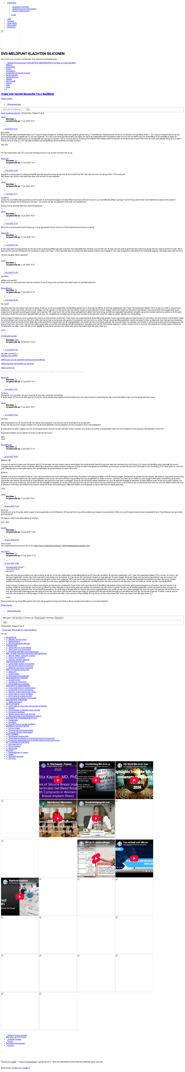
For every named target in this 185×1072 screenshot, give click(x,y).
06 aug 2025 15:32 (11, 506)
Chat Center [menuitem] (12, 23)
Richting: (50, 618)
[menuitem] (20, 7)
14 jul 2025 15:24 (11, 273)
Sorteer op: (29, 618)
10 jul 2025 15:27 (11, 129)
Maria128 (5, 159)
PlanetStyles (32, 1062)
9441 (17, 340)
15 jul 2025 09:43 (11, 350)
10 (16, 554)
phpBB (13, 1062)
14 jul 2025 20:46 (11, 300)
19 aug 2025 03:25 (11, 540)
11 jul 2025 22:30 (11, 245)
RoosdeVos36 (6, 288)
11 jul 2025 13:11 (11, 194)
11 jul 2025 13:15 (11, 223)
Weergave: (7, 618)
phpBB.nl (26, 1068)
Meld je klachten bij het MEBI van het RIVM (17, 364)
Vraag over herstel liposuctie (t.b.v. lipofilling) (27, 93)
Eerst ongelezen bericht (10, 113)
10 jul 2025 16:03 (11, 171)
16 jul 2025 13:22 (11, 415)
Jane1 (3, 117)
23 (16, 290)
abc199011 (5, 551)
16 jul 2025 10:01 (11, 389)
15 (16, 161)
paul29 (3, 528)
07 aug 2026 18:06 (11, 563)
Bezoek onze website (9, 356)
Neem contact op (7, 368)
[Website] (10, 48)
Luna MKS (5, 338)
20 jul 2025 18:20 (11, 457)
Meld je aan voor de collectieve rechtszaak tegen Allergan (23, 360)
